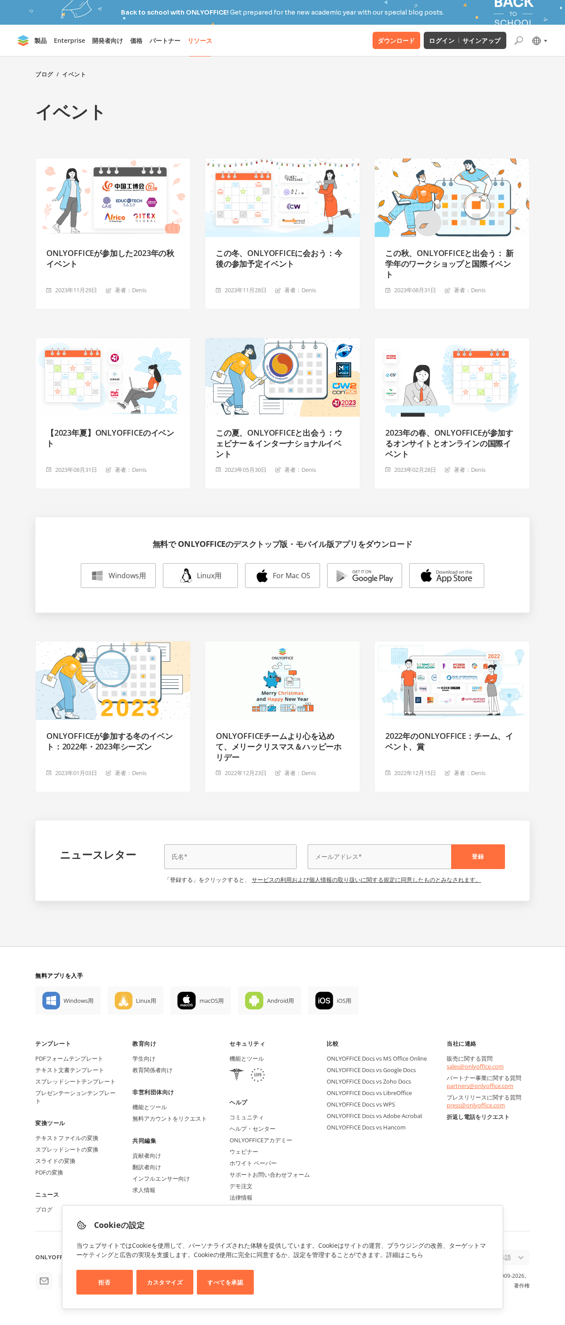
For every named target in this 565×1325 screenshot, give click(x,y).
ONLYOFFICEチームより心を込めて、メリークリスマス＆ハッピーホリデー (279, 746)
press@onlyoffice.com (476, 1105)
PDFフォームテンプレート (69, 1058)
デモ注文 (241, 1186)
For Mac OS (291, 575)
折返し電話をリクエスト (478, 1117)
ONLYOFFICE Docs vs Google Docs (371, 1070)
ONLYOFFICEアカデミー (261, 1140)
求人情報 (143, 1190)
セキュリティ (247, 1043)
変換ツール (50, 1123)
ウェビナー (244, 1152)
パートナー (165, 40)
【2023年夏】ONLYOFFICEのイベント (110, 437)
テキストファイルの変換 (66, 1138)
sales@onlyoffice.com (475, 1066)
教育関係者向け (152, 1070)
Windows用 (127, 575)
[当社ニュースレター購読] (44, 1281)
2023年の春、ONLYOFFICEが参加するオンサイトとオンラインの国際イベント (449, 443)
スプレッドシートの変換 (66, 1149)
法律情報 (241, 1197)
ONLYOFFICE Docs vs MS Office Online (377, 1058)
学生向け (143, 1058)
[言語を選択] (539, 40)
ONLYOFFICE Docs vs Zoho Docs (369, 1081)
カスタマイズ (165, 1282)
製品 (40, 40)
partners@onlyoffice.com (480, 1086)
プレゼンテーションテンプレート (75, 1097)
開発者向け (107, 40)
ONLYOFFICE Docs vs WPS (361, 1104)
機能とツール (149, 1107)
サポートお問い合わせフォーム (270, 1174)
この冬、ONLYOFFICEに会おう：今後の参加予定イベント (279, 258)
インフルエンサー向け (161, 1178)
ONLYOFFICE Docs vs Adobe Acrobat (374, 1116)
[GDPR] (258, 1076)
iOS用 (344, 1001)
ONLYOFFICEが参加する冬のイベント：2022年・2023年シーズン (109, 741)
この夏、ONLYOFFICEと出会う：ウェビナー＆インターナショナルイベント (279, 443)
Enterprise (69, 40)
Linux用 (209, 575)
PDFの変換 (49, 1172)
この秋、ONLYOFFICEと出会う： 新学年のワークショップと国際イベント (449, 263)
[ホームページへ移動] (23, 40)
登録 (478, 856)
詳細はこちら (404, 1254)
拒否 (104, 1282)
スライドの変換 (55, 1161)
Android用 (280, 1001)
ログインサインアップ (465, 40)
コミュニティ (247, 1117)
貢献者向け (146, 1155)
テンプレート (53, 1043)
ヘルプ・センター (252, 1129)
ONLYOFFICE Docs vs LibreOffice (369, 1093)
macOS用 (212, 1001)
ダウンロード (396, 40)
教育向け (144, 1043)
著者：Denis (131, 290)
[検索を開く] (518, 40)
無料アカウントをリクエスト (169, 1118)
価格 (136, 40)
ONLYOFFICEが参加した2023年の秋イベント (110, 258)
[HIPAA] (237, 1076)
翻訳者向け (146, 1167)
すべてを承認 (225, 1282)
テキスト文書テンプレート (69, 1070)
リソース (200, 40)
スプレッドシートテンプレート (75, 1081)
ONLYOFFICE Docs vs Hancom (366, 1127)
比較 (333, 1043)
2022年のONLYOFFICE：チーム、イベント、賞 (449, 741)
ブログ (44, 74)
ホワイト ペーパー (253, 1163)
